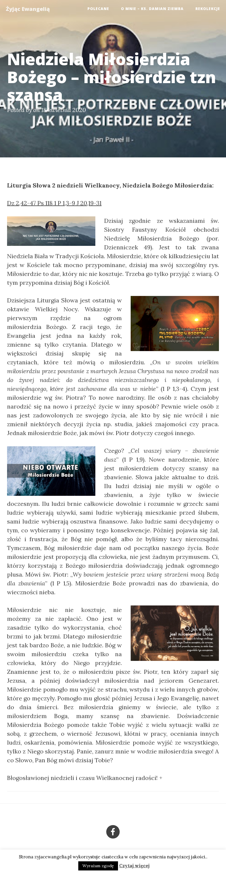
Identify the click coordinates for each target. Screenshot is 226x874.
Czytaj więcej (134, 865)
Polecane (98, 8)
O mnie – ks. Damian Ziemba (152, 8)
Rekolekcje (207, 8)
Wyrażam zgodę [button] (98, 865)
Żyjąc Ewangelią (28, 8)
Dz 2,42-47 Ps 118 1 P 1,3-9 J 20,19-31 (54, 203)
